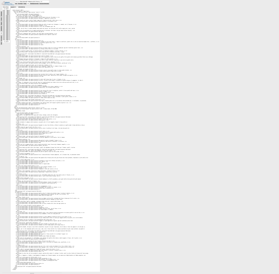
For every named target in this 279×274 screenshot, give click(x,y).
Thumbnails (1, 14)
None (1, 43)
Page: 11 (8, 22)
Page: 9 (8, 10)
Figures (1, 23)
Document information (44, 3)
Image (25, 3)
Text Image (20, 3)
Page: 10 (8, 15)
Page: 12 (8, 29)
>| (24, 7)
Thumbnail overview (34, 3)
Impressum (32, 273)
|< (13, 7)
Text (16, 3)
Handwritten (1, 28)
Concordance (1, 38)
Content (1, 19)
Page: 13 (8, 36)
